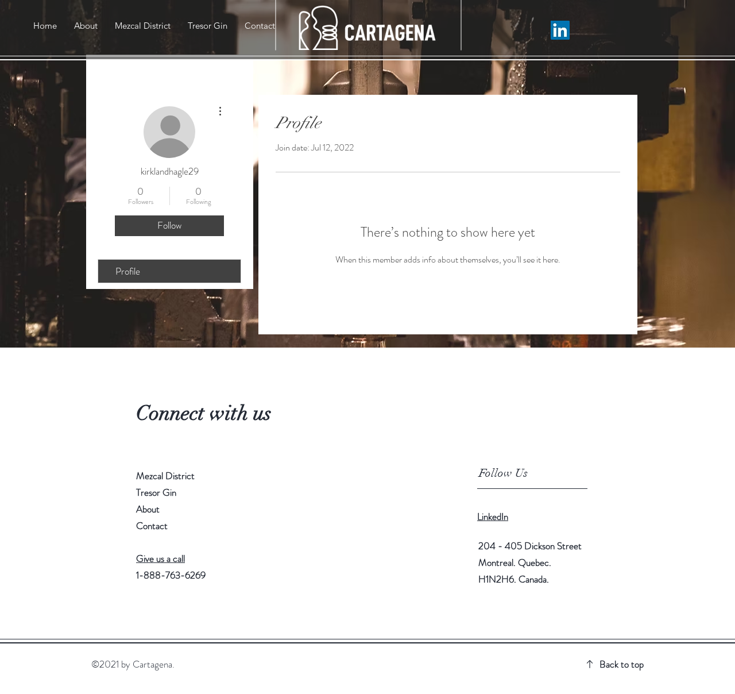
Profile (127, 271)
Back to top (621, 664)
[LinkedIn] (560, 30)
